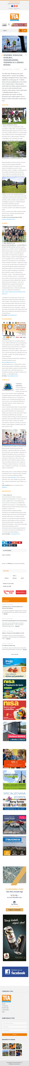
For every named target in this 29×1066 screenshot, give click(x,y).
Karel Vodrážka (6, 555)
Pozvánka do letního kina (8, 645)
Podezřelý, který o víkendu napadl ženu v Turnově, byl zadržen (12, 607)
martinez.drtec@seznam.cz (8, 219)
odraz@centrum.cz (15, 534)
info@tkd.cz (4, 487)
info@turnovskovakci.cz (14, 1064)
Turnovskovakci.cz (17, 1062)
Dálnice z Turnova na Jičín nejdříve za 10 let (13, 633)
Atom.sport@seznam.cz (8, 362)
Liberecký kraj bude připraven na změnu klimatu (14, 3)
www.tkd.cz (14, 477)
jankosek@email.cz (12, 315)
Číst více (6, 614)
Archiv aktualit (14, 654)
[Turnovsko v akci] (14, 17)
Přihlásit (11, 8)
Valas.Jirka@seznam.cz (12, 376)
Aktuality (6, 601)
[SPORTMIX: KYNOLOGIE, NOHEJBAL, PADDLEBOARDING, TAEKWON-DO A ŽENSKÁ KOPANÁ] (14, 44)
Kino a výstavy (15, 576)
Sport (25, 69)
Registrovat (17, 8)
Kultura (7, 578)
